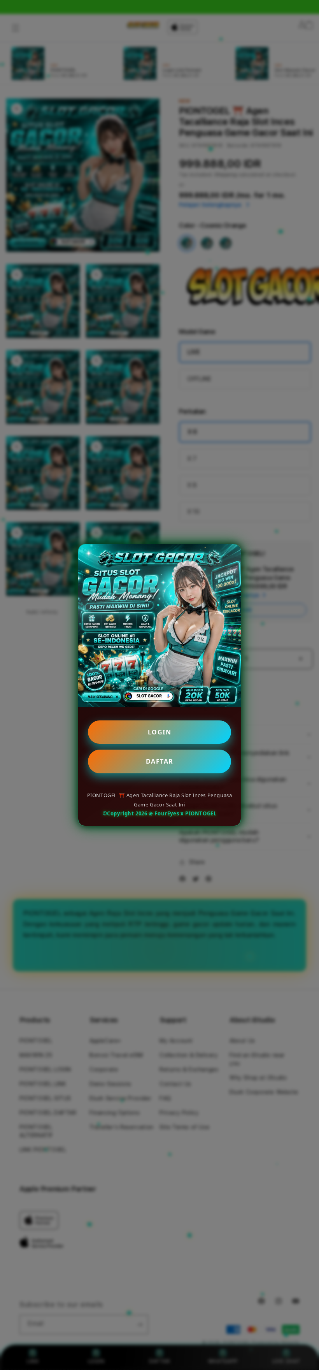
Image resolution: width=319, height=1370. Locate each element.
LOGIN (160, 732)
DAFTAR (160, 761)
